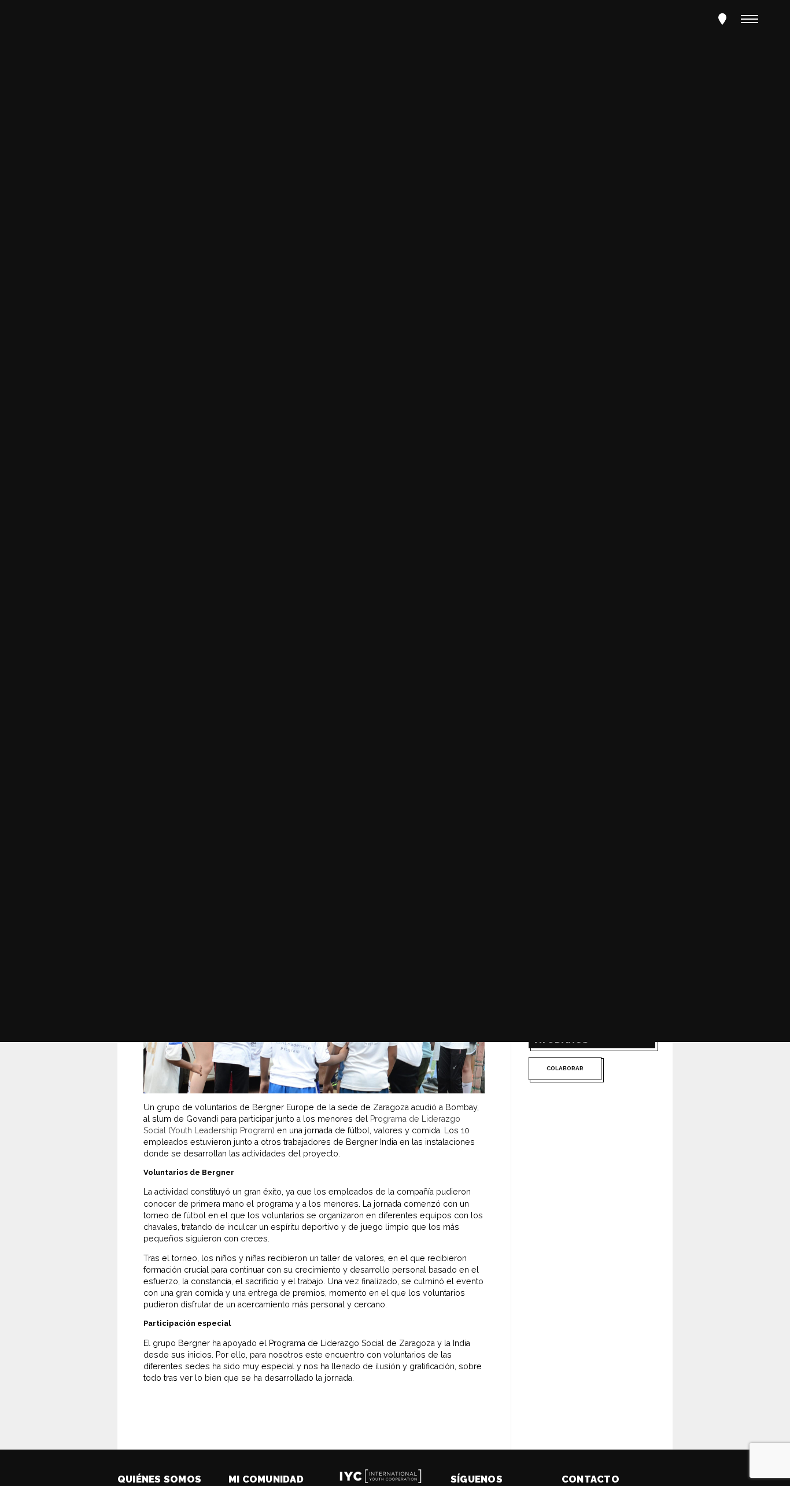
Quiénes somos (159, 1479)
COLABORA (67, 729)
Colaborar (565, 1068)
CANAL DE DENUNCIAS (195, 729)
